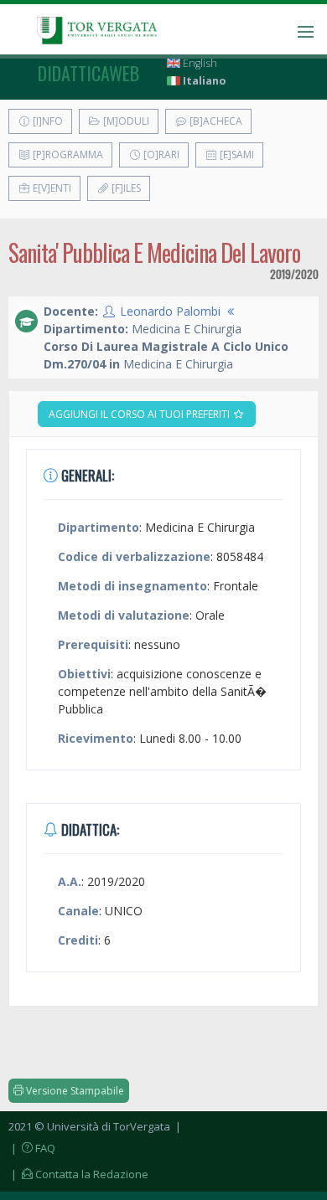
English (198, 63)
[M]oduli (125, 121)
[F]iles (125, 188)
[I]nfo (46, 121)
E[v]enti (50, 188)
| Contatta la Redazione (78, 1174)
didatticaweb (88, 72)
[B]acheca (214, 121)
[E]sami (235, 154)
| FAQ (31, 1148)
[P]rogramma (66, 154)
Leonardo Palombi (170, 311)
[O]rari (160, 154)
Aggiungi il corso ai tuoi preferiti (140, 414)
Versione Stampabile (73, 1091)
